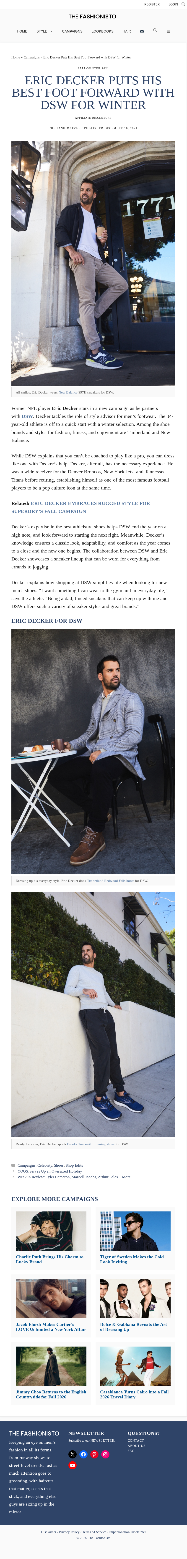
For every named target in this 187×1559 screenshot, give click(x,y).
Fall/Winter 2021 (93, 68)
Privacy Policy (69, 1532)
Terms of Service (94, 1532)
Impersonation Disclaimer (127, 1532)
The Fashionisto (64, 128)
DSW (27, 416)
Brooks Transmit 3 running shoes (90, 1144)
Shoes (59, 1165)
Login (173, 4)
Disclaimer (49, 1532)
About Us (136, 1446)
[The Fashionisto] (92, 16)
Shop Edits (74, 1165)
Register (152, 4)
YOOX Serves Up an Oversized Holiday (50, 1171)
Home (22, 31)
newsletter (102, 1440)
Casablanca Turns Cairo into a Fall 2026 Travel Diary (134, 1394)
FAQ (131, 1451)
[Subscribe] (141, 31)
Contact (136, 1440)
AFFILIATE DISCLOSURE (93, 117)
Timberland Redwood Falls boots (110, 881)
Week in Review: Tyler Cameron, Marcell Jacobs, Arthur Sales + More (74, 1177)
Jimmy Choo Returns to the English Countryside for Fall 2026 (51, 1394)
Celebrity (44, 1165)
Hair (127, 31)
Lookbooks (103, 31)
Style (41, 31)
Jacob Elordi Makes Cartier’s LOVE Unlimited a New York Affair (51, 1327)
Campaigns (72, 31)
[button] (183, 5)
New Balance (68, 392)
